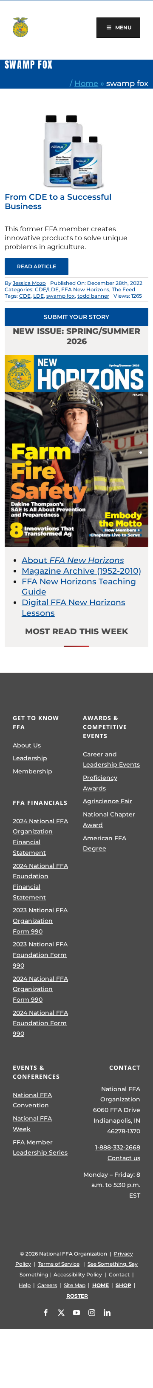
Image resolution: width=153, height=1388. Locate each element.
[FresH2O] (76, 116)
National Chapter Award (109, 819)
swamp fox (60, 296)
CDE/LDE (47, 289)
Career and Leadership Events (111, 759)
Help (25, 1285)
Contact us (124, 1158)
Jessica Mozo (29, 283)
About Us (27, 745)
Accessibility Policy (78, 1274)
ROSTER (77, 1296)
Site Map (74, 1285)
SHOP (123, 1285)
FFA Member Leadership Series (40, 1147)
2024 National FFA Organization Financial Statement (40, 836)
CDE (25, 296)
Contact (119, 1274)
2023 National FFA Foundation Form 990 (40, 954)
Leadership (30, 758)
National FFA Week (32, 1124)
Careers (47, 1285)
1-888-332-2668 (117, 1147)
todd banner (93, 296)
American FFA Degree (104, 843)
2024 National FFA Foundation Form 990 (40, 1023)
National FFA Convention (32, 1100)
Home (86, 83)
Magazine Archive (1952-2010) (81, 571)
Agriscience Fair (107, 801)
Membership (32, 771)
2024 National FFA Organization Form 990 (40, 989)
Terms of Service (58, 1264)
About (73, 560)
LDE (38, 296)
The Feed (123, 289)
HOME (100, 1285)
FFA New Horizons (85, 289)
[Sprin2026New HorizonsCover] (76, 359)
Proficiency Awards (100, 783)
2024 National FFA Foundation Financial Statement (40, 881)
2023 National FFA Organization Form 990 (40, 920)
